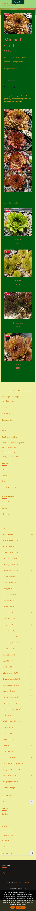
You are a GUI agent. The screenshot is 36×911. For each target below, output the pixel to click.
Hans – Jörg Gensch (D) (11, 643)
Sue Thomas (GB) (9, 757)
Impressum (5, 469)
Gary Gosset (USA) (9, 613)
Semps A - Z (11, 7)
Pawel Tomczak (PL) (10, 739)
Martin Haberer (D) (10, 703)
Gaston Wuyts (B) (9, 619)
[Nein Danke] (33, 900)
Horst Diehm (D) (9, 655)
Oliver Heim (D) (8, 733)
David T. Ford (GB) (9, 582)
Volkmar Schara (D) (10, 775)
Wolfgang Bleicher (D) (11, 781)
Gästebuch (5, 814)
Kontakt (4, 481)
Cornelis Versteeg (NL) (11, 570)
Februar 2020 (6, 514)
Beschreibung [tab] (11, 80)
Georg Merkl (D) (8, 625)
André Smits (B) (8, 534)
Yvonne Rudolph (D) (10, 787)
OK (12, 907)
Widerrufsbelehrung (8, 452)
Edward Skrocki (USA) (11, 594)
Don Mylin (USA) (9, 588)
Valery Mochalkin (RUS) (11, 769)
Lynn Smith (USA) (9, 691)
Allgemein (5, 873)
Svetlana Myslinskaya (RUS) (13, 763)
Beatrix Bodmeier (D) (10, 540)
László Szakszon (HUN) (11, 685)
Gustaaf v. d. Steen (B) (10, 637)
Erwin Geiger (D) (9, 606)
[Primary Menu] (33, 3)
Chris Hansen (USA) (10, 558)
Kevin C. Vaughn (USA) (11, 679)
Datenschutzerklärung (9, 447)
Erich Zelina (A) (8, 600)
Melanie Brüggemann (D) (12, 709)
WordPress (25, 882)
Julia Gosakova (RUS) (10, 673)
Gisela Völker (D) (9, 631)
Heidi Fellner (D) (9, 649)
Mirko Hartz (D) (8, 715)
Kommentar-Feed (7, 836)
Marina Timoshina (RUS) (12, 697)
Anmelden (5, 826)
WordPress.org (6, 840)
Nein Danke (20, 907)
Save (8, 15)
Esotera (17, 882)
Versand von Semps (8, 401)
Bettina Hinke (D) (9, 546)
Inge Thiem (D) (8, 661)
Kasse (3, 426)
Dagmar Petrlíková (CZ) (11, 576)
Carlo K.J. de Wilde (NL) (11, 552)
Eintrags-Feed (6, 831)
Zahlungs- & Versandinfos (10, 456)
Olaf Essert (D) (8, 727)
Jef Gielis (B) (7, 667)
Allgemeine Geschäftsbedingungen (13, 443)
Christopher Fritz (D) (10, 564)
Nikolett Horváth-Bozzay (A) (13, 721)
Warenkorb (5, 430)
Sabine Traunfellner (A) (11, 745)
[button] (28, 16)
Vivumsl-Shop (8, 4)
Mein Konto (6, 413)
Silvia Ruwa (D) (8, 751)
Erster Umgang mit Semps (10, 397)
